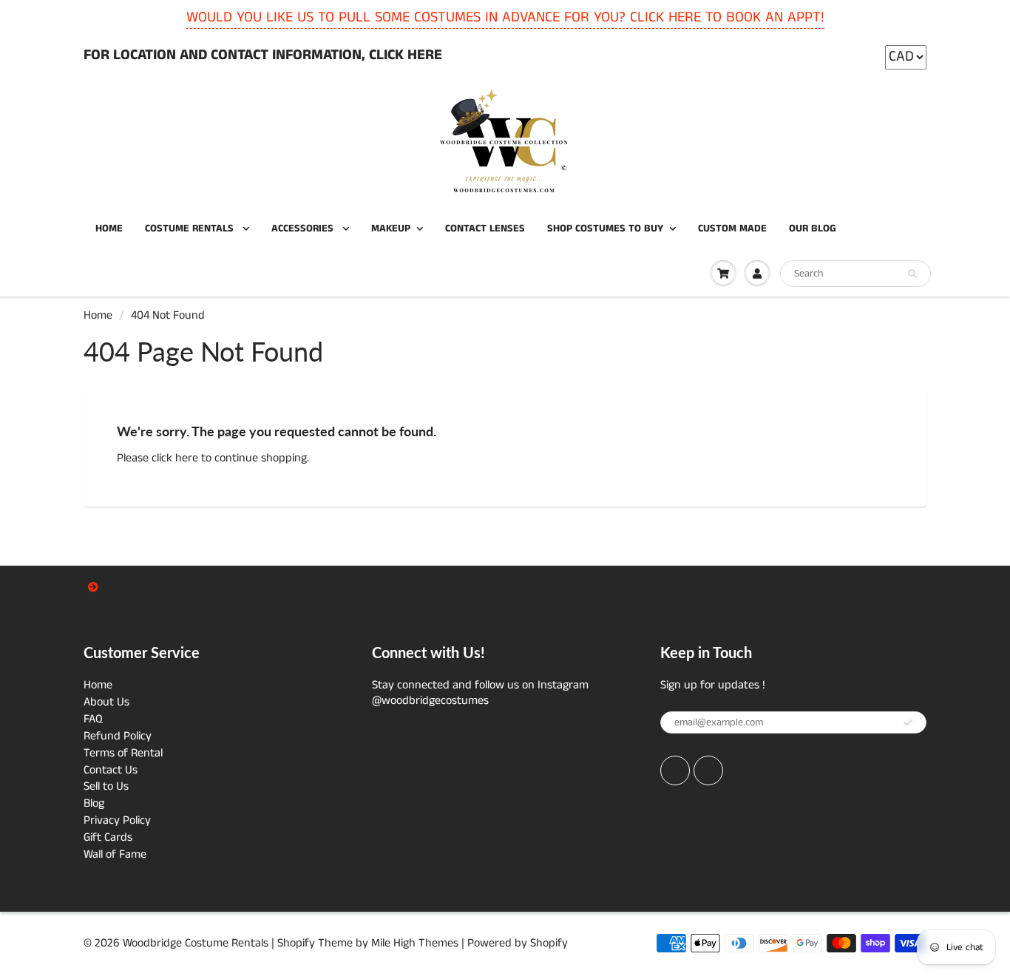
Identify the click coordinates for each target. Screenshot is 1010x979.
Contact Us (111, 770)
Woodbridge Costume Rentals (195, 943)
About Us (106, 702)
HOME (109, 228)
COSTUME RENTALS (191, 228)
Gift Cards (108, 837)
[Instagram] (708, 770)
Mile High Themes (414, 943)
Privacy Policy (117, 820)
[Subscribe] (908, 723)
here (186, 458)
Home (98, 315)
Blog (94, 803)
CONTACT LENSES (485, 228)
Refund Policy (118, 736)
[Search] (912, 274)
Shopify (296, 943)
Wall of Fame (115, 854)
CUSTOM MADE (732, 228)
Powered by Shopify (517, 943)
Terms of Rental (123, 753)
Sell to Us (106, 786)
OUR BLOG (812, 228)
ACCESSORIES (303, 228)
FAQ (93, 719)
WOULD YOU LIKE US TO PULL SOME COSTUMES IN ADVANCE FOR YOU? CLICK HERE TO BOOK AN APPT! (505, 17)
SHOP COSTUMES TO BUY (605, 228)
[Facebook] (675, 770)
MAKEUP (390, 228)
